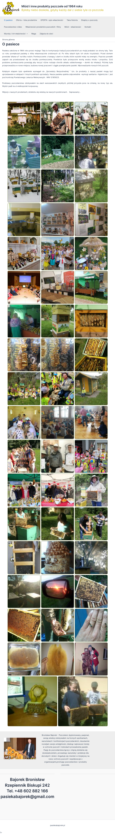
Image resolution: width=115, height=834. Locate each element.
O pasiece (8, 20)
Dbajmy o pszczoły (89, 20)
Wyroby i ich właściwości (14, 34)
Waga (33, 34)
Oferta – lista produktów (26, 20)
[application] (26, 33)
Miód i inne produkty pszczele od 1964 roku (51, 6)
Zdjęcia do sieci (46, 34)
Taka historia (72, 20)
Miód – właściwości (72, 27)
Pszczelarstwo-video (13, 27)
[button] (24, 118)
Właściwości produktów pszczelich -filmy (43, 27)
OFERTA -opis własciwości (52, 20)
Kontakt (88, 27)
